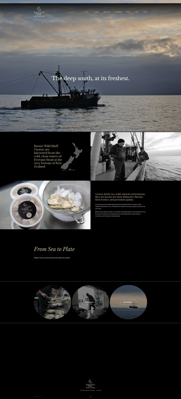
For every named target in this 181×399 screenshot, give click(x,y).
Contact (145, 11)
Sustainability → (128, 302)
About (86, 11)
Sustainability (118, 11)
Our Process (107, 11)
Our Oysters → (53, 302)
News (136, 11)
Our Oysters (96, 11)
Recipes (128, 11)
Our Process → (90, 302)
